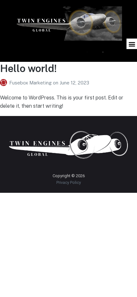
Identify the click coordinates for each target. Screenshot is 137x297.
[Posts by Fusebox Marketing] (4, 82)
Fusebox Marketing (31, 82)
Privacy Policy (68, 182)
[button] (131, 44)
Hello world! (28, 68)
